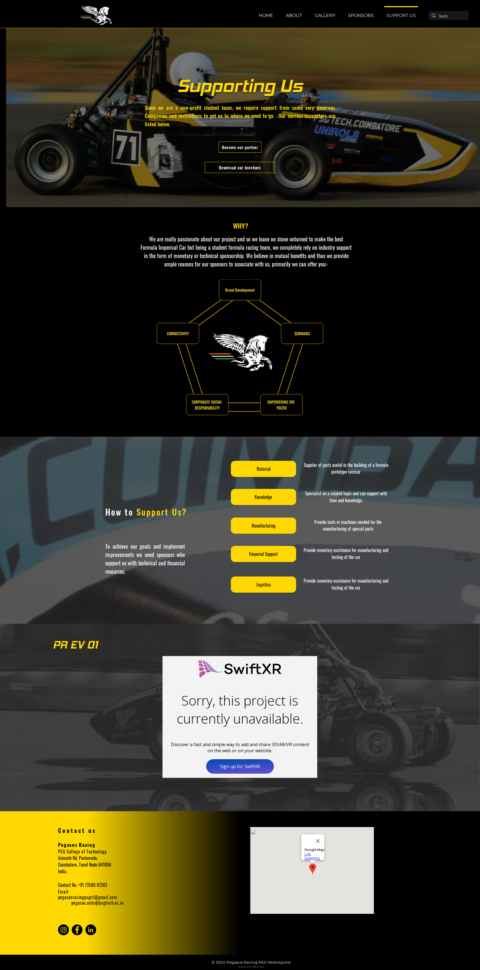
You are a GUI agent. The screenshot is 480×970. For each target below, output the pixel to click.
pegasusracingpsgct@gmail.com (87, 897)
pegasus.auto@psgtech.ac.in (97, 902)
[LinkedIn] (90, 929)
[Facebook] (77, 929)
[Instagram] (63, 929)
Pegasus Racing (77, 844)
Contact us (77, 830)
